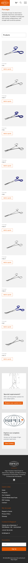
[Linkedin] (14, 480)
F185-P (4, 258)
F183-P (4, 226)
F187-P (4, 355)
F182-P (4, 162)
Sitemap (4, 516)
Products (4, 492)
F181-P (4, 97)
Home (3, 490)
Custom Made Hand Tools (9, 497)
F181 (3, 65)
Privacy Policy (6, 514)
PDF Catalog (6, 500)
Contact (4, 502)
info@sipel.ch (6, 533)
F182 (3, 130)
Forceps (4, 63)
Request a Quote (7, 511)
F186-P (4, 291)
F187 (3, 323)
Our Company (6, 495)
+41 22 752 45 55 (7, 530)
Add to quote (7, 69)
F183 (3, 194)
